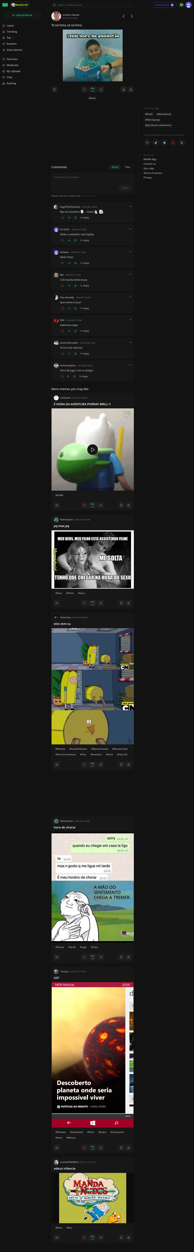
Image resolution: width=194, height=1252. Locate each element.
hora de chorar (65, 827)
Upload (23, 15)
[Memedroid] (5, 5)
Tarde (73, 947)
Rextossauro (66, 519)
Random (12, 43)
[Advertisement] (166, 56)
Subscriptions (14, 50)
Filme (71, 593)
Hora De (123, 754)
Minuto (72, 1137)
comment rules (88, 195)
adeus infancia (64, 1168)
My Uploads (13, 71)
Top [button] (9, 37)
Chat (9, 77)
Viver (91, 1132)
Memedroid (165, 114)
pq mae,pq (61, 526)
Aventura (97, 754)
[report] (124, 89)
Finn (84, 754)
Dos (70, 1227)
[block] (131, 89)
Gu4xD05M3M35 (69, 1162)
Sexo (59, 593)
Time (127, 166)
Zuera (103, 1132)
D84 (62, 320)
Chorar (60, 947)
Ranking (11, 83)
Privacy (148, 177)
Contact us (150, 163)
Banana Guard (100, 748)
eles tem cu (62, 624)
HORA (60, 495)
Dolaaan (64, 252)
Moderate (12, 65)
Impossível (77, 1132)
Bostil (150, 114)
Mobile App (150, 159)
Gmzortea (65, 617)
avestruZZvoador (69, 342)
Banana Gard (120, 748)
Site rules (149, 168)
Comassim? (118, 1132)
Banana (61, 748)
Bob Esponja (153, 119)
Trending (12, 31)
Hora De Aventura (66, 754)
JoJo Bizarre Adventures (159, 125)
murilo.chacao (71, 15)
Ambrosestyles (67, 365)
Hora (92, 98)
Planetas (61, 1132)
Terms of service (153, 173)
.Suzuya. (64, 971)
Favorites (12, 59)
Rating (115, 166)
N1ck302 (64, 229)
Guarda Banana (79, 748)
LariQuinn (65, 397)
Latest (10, 25)
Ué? (56, 978)
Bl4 (61, 274)
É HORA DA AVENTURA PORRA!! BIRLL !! (82, 404)
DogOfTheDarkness (70, 206)
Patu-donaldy (67, 297)
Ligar (84, 947)
